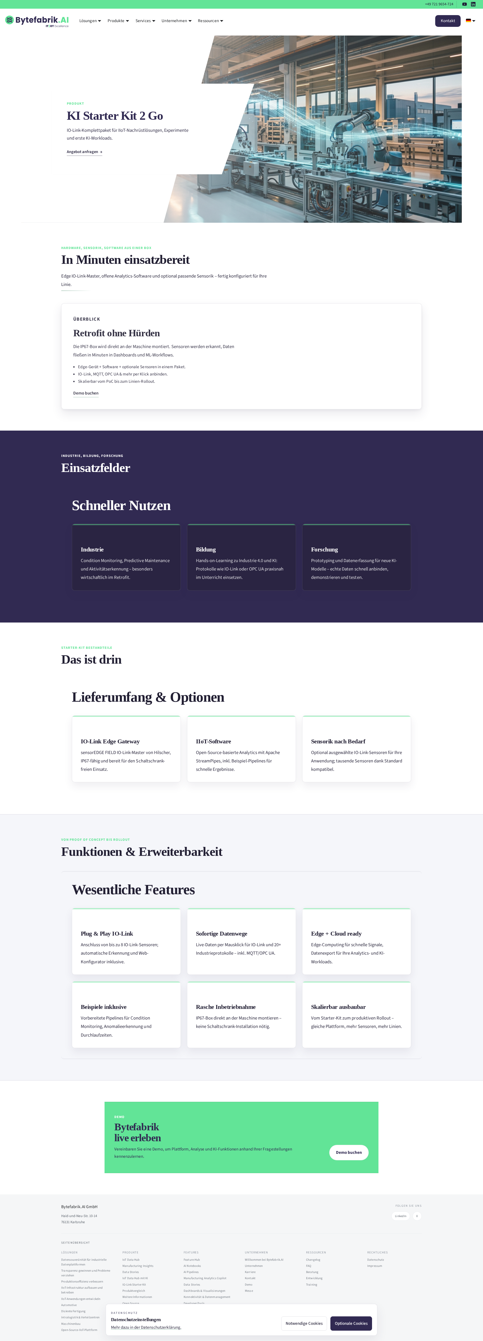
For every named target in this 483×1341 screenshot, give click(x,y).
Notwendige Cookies (304, 1323)
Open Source (130, 1303)
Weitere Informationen (137, 1297)
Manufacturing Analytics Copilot (205, 1278)
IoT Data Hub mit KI (135, 1278)
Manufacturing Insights (137, 1266)
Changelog (313, 1260)
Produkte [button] (116, 21)
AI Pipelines (191, 1272)
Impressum (374, 1266)
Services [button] (143, 21)
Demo (248, 1285)
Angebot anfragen (82, 152)
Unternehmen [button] (174, 21)
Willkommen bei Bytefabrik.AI (264, 1260)
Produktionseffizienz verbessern (82, 1281)
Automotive (69, 1305)
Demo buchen (86, 393)
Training (311, 1285)
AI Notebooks (192, 1266)
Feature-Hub (192, 1260)
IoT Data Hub (130, 1260)
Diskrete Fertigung (73, 1311)
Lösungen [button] (88, 21)
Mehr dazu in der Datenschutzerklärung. (146, 1327)
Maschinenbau (70, 1324)
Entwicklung (314, 1278)
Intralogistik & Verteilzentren (80, 1317)
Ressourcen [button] (208, 21)
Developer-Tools (194, 1303)
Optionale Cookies (351, 1323)
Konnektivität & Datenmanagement (207, 1297)
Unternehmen (254, 1266)
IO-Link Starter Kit (134, 1285)
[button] (471, 21)
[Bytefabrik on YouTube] (464, 4)
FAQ (308, 1266)
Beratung (312, 1272)
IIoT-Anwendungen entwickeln (80, 1299)
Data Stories (130, 1272)
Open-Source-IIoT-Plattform (79, 1330)
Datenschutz (375, 1260)
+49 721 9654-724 (439, 4)
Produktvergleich (133, 1291)
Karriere (250, 1272)
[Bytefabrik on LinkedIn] (473, 4)
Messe (249, 1291)
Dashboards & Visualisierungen (204, 1291)
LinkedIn (400, 1216)
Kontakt (448, 21)
